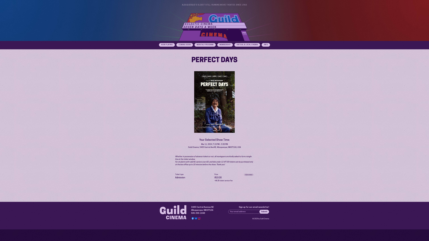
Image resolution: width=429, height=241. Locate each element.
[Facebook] (192, 218)
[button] (266, 45)
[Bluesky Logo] (196, 218)
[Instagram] (199, 218)
